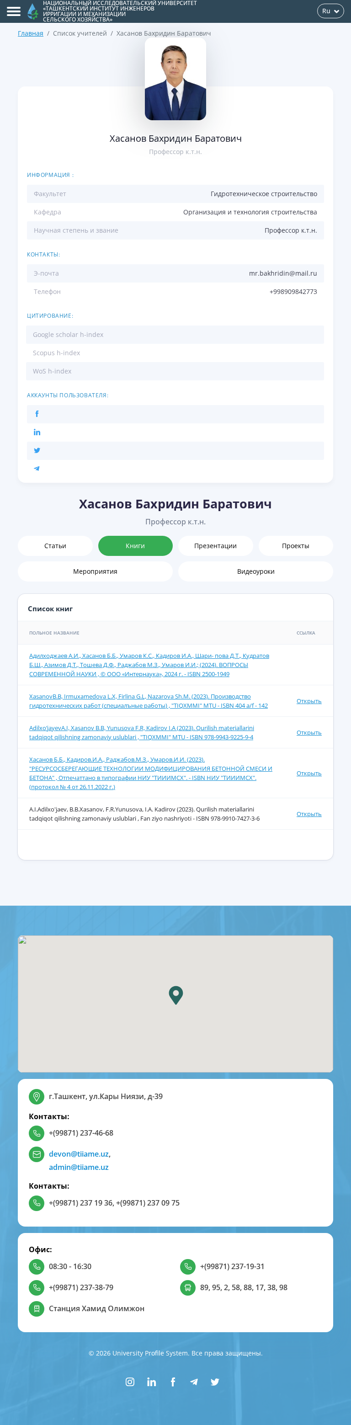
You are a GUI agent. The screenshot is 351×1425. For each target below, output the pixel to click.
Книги (135, 545)
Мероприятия (95, 571)
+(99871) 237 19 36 (80, 1203)
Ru (326, 10)
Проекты (295, 545)
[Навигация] (14, 11)
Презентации (215, 545)
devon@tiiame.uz (79, 1154)
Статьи (55, 545)
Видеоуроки (256, 571)
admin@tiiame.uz (79, 1167)
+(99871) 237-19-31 (232, 1266)
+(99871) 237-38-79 (81, 1287)
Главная (30, 33)
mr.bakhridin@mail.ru (283, 273)
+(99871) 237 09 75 (148, 1203)
